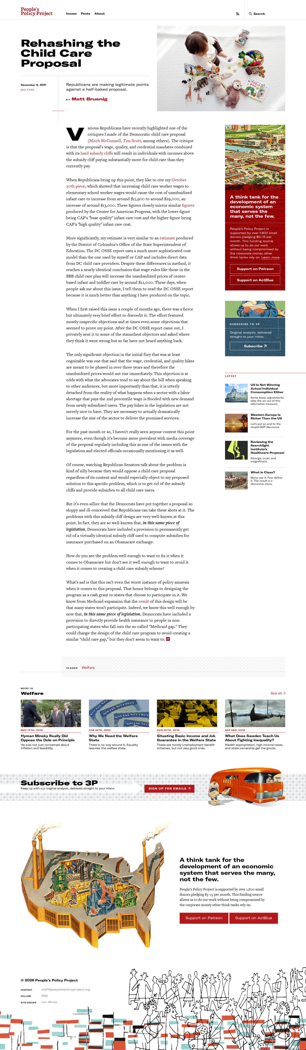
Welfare (28, 90)
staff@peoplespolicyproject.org (66, 989)
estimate (167, 238)
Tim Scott (132, 141)
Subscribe (245, 324)
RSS (45, 996)
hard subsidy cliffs (97, 153)
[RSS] (237, 13)
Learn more (270, 257)
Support (255, 269)
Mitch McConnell (105, 141)
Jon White (49, 1002)
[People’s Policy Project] (37, 11)
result (144, 601)
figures (188, 205)
